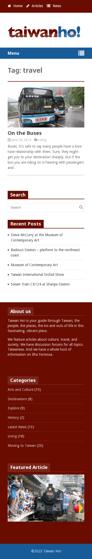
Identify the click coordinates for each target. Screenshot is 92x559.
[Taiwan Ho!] (46, 35)
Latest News (17, 427)
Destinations (17, 399)
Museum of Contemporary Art (34, 265)
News (57, 6)
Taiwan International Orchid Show (37, 275)
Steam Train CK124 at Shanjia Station (40, 284)
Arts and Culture (20, 390)
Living (42, 140)
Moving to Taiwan (22, 445)
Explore (13, 408)
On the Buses (25, 133)
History (13, 417)
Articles (37, 6)
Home (17, 6)
